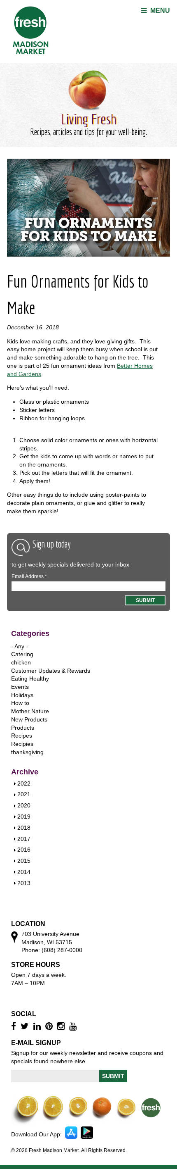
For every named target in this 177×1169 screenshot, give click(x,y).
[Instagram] (62, 1026)
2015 (23, 860)
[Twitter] (26, 1026)
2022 (23, 783)
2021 (23, 794)
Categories (30, 633)
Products (22, 727)
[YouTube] (74, 1026)
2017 (23, 839)
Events (20, 686)
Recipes (21, 735)
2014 (23, 872)
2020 (23, 805)
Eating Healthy (30, 678)
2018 (23, 827)
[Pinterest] (50, 1026)
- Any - (19, 646)
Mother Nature (30, 711)
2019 (23, 816)
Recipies (22, 743)
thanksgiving (27, 752)
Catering (22, 654)
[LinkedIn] (38, 1026)
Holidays (22, 695)
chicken (21, 662)
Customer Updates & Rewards (50, 670)
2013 (23, 883)
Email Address (29, 576)
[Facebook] (14, 1026)
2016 (23, 849)
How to (20, 703)
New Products (29, 719)
